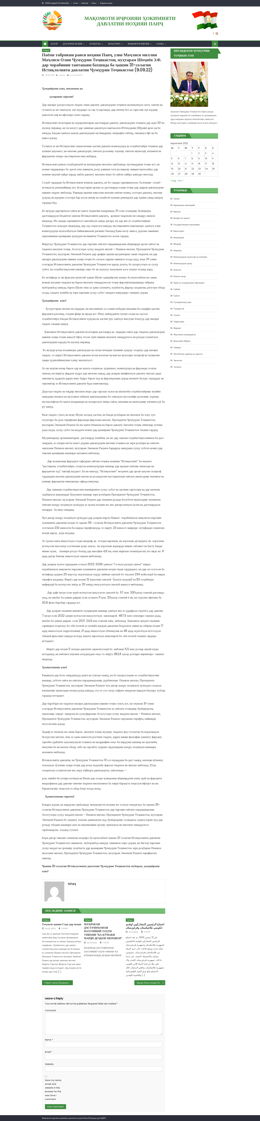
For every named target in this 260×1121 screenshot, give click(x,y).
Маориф (177, 243)
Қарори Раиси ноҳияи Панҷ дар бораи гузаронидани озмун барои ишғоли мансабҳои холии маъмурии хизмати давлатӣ (151, 982)
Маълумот (114, 43)
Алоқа (160, 43)
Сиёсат (176, 295)
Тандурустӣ (178, 308)
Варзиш (177, 211)
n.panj (62, 75)
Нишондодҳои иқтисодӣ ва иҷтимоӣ (190, 256)
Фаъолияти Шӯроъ (181, 340)
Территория (178, 321)
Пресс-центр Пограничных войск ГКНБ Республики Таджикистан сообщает (59, 982)
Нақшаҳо (177, 250)
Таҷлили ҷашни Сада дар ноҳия (61, 924)
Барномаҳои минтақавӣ (184, 205)
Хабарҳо (46, 50)
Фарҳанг (177, 328)
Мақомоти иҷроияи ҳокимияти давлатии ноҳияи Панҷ (130, 21)
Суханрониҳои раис (182, 302)
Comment (50, 1010)
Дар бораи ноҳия (72, 43)
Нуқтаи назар (179, 276)
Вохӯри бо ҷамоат (181, 218)
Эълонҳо (177, 366)
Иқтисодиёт (178, 231)
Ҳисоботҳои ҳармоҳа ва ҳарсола (188, 353)
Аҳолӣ (176, 198)
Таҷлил (176, 315)
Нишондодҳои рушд (182, 263)
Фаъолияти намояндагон (184, 334)
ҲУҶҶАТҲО (95, 43)
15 (192, 163)
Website (49, 1064)
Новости (177, 269)
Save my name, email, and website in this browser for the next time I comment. (53, 1090)
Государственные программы (186, 224)
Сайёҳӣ (176, 289)
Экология (177, 360)
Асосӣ (54, 43)
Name (49, 1039)
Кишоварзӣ (178, 237)
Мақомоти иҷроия (138, 43)
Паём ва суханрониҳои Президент (188, 282)
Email (48, 1051)
